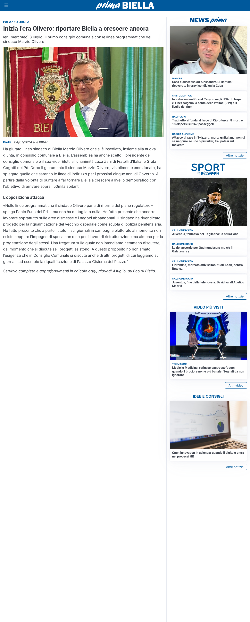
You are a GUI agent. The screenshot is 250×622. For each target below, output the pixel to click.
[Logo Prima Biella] (125, 5)
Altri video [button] (236, 385)
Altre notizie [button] (235, 155)
